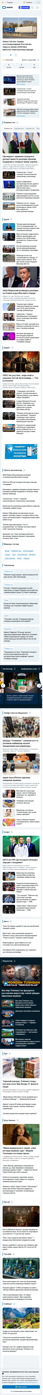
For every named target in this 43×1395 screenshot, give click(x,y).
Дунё (7, 551)
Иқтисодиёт (28, 551)
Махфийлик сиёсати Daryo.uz (27, 1382)
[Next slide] (18, 55)
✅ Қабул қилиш (21, 1387)
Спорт (7, 555)
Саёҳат (27, 558)
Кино (19, 558)
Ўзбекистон (16, 551)
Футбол (32, 555)
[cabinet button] (37, 7)
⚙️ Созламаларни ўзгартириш (21, 1391)
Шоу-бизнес (10, 558)
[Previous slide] (4, 55)
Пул (13, 555)
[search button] (32, 7)
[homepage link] (7, 7)
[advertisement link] (24, 7)
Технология (22, 555)
